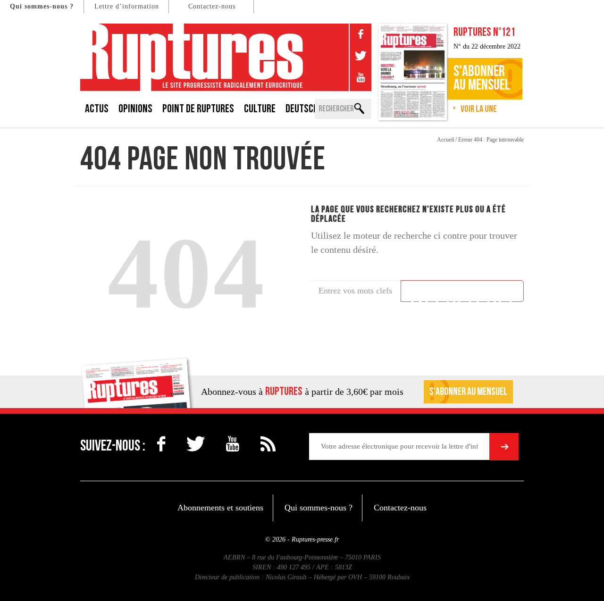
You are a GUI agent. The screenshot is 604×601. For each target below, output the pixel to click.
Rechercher (462, 292)
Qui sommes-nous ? (42, 6)
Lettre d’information (126, 6)
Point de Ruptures (198, 109)
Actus (97, 109)
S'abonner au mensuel (468, 391)
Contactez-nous (211, 6)
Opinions (135, 109)
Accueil (445, 139)
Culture (260, 109)
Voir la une (479, 109)
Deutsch (301, 109)
